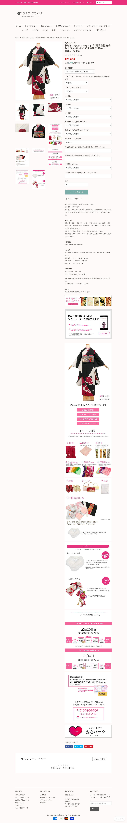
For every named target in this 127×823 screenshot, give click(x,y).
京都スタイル (63, 815)
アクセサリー (65, 30)
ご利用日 (68, 113)
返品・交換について (21, 808)
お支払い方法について (22, 800)
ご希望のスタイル (71, 164)
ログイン (61, 2)
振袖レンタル (30, 26)
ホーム (18, 26)
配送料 (70, 63)
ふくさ (45, 30)
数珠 (53, 30)
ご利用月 (68, 105)
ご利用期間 (69, 68)
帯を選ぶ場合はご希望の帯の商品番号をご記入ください (85, 147)
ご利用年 (68, 96)
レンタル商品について (22, 797)
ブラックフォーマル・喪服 (97, 26)
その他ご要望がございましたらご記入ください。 (82, 173)
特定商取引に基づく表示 (47, 797)
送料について (19, 805)
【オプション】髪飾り (73, 88)
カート (91, 2)
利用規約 (43, 803)
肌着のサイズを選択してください (77, 130)
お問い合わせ (101, 30)
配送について (19, 803)
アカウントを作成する (77, 2)
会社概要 (43, 795)
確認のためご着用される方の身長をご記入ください (83, 156)
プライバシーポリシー (47, 800)
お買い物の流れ (20, 795)
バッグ (25, 30)
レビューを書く (99, 759)
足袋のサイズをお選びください (76, 122)
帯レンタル (78, 26)
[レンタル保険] (88, 737)
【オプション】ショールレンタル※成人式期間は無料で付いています (88, 77)
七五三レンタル (62, 26)
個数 (66, 181)
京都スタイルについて (82, 30)
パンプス (35, 30)
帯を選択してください (73, 139)
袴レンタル (46, 26)
